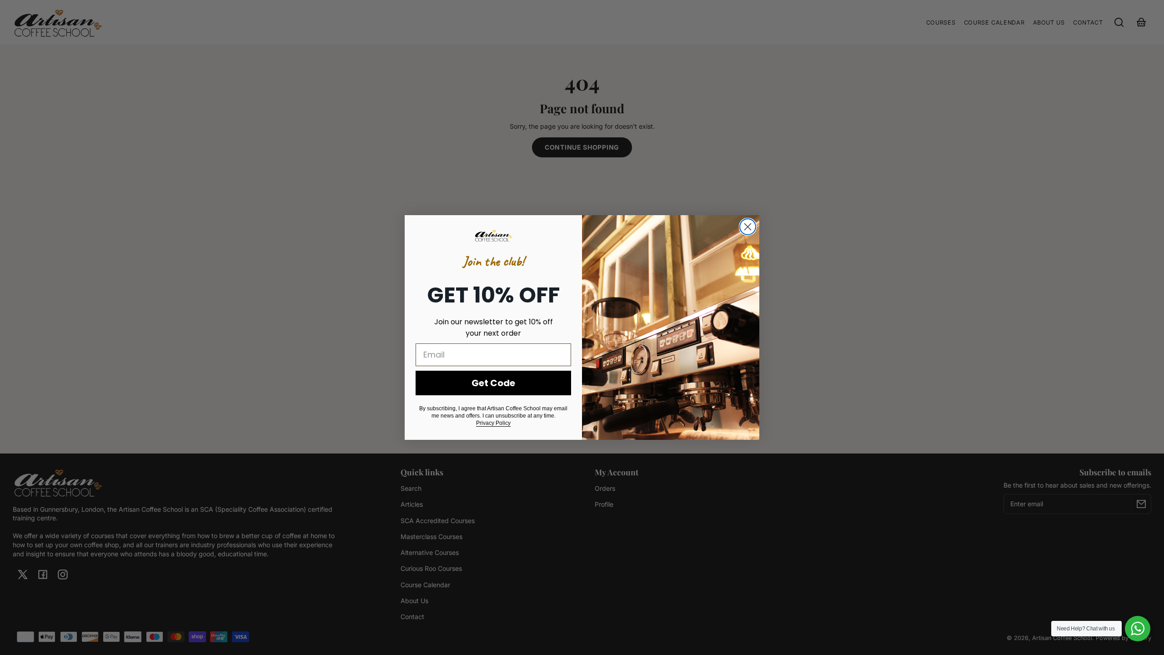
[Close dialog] (748, 227)
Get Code (493, 383)
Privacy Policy (493, 423)
